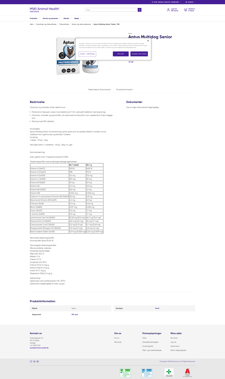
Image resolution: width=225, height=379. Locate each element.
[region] (113, 49)
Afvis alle (121, 54)
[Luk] (148, 40)
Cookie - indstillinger (87, 54)
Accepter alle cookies (139, 54)
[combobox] (113, 10)
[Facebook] (31, 361)
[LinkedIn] (34, 361)
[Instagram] (37, 361)
